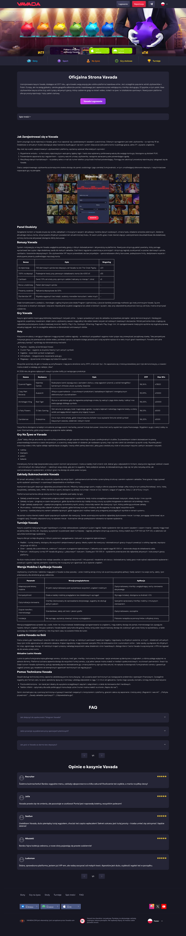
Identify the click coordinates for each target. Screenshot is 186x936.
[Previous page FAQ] (84, 755)
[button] (183, 32)
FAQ (81, 895)
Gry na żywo (35, 895)
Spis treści (70, 895)
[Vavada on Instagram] (151, 906)
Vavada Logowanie (93, 101)
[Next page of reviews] (102, 876)
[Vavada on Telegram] (151, 4)
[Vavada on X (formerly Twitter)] (157, 906)
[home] (28, 4)
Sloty (22, 895)
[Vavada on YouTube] (163, 906)
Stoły (47, 895)
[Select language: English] (164, 4)
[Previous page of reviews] (84, 876)
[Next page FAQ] (102, 755)
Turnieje (57, 895)
